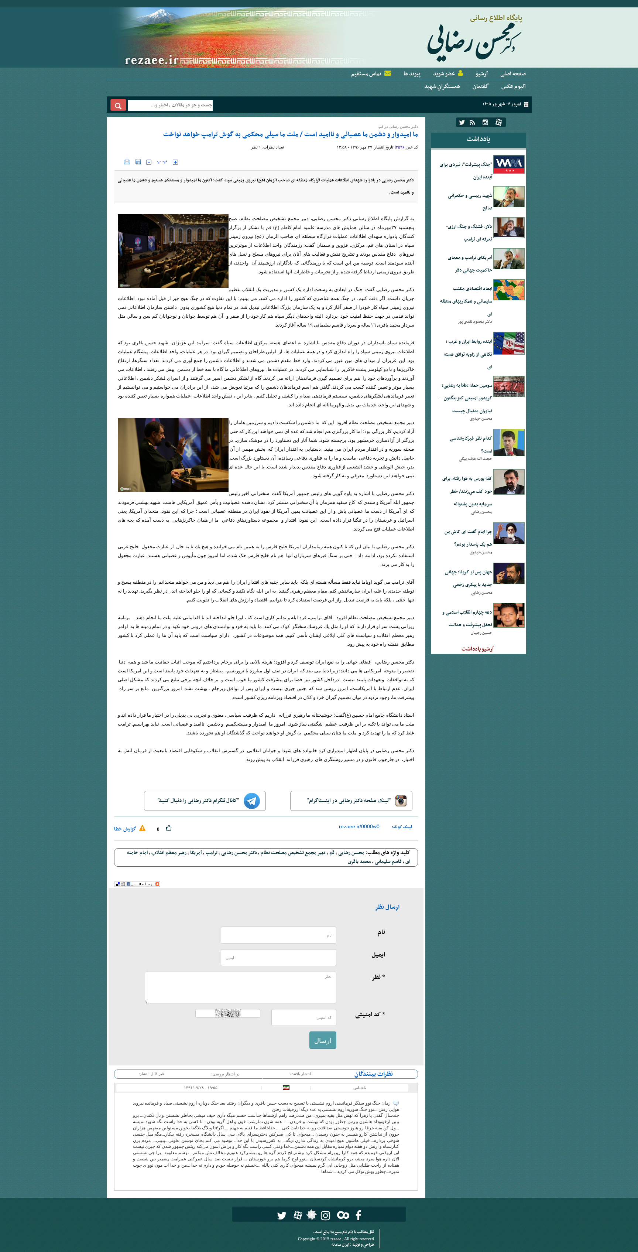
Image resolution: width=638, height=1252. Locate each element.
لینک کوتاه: (402, 827)
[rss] (472, 122)
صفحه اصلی (513, 74)
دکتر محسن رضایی (239, 853)
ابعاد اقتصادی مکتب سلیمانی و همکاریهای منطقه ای (466, 301)
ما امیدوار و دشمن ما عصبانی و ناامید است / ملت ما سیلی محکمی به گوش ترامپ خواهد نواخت (290, 134)
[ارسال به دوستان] (127, 162)
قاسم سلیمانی (388, 861)
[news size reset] (162, 162)
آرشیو (482, 74)
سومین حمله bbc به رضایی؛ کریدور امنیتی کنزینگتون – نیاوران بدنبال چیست (466, 398)
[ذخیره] (138, 161)
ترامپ (211, 853)
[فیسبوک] (358, 1215)
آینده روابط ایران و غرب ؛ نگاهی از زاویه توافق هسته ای (468, 354)
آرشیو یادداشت (478, 649)
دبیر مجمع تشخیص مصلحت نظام (293, 853)
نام (381, 932)
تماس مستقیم (366, 74)
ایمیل (378, 955)
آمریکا (196, 853)
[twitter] (462, 122)
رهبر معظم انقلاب (168, 853)
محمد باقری (359, 861)
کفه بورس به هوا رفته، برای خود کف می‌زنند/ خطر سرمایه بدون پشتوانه (467, 491)
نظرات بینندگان (373, 1074)
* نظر (378, 977)
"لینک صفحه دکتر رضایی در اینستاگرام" (349, 800)
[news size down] (148, 162)
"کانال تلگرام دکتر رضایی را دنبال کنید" (199, 800)
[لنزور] (310, 1216)
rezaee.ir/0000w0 (359, 826)
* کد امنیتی (370, 1015)
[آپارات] (498, 122)
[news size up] (175, 162)
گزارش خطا (125, 829)
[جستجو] (118, 105)
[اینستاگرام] (485, 122)
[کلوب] (342, 1214)
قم (332, 853)
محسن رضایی (351, 853)
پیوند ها (412, 74)
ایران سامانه (341, 1244)
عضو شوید (444, 74)
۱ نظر (256, 147)
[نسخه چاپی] (119, 162)
